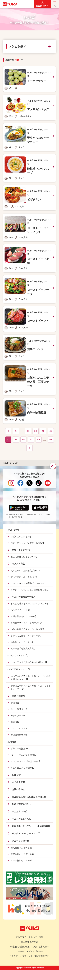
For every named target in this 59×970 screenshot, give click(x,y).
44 (24, 440)
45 (32, 440)
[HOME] (10, 4)
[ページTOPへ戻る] (53, 466)
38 (29, 432)
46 (39, 440)
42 (8, 440)
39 (36, 432)
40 (44, 432)
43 (17, 440)
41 (51, 432)
